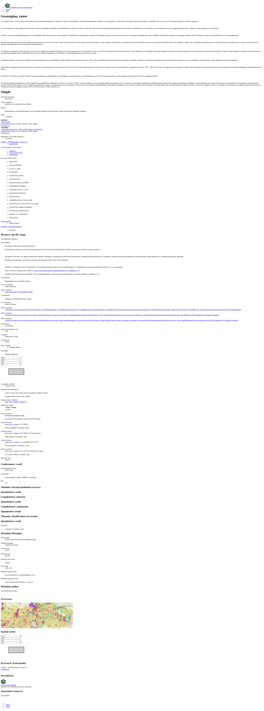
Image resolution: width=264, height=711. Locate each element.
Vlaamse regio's (6, 221)
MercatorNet (6, 122)
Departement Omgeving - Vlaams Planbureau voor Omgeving (22, 129)
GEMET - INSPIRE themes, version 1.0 (14, 142)
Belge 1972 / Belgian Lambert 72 (16, 402)
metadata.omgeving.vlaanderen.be (21, 7)
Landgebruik (13, 144)
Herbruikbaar (13, 154)
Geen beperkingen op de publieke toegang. (19, 292)
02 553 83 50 (5, 126)
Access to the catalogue (8, 685)
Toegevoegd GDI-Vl (16, 153)
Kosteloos (12, 151)
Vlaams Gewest (14, 223)
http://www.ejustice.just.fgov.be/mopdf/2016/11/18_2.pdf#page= (56, 270)
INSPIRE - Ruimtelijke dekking (11, 227)
